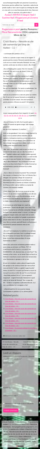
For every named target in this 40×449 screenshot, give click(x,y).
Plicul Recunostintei (12, 32)
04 (10, 116)
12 (19, 118)
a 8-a (17, 429)
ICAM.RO (28, 441)
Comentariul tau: (9, 363)
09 (22, 116)
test (24, 336)
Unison (22, 444)
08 (20, 116)
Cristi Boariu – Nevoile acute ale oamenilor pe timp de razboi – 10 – (10, 344)
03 (7, 116)
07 (17, 116)
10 (25, 116)
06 (15, 116)
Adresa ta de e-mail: (10, 396)
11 (27, 116)
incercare (15, 336)
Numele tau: (7, 388)
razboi (20, 336)
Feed (20, 20)
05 (12, 116)
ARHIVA (17, 14)
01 (35, 113)
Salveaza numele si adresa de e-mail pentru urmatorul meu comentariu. (19, 405)
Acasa (8, 14)
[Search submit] (36, 25)
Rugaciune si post (11, 29)
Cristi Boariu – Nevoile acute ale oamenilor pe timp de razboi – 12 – (30, 344)
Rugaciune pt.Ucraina (27, 17)
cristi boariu (8, 336)
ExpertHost (8, 441)
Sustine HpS (8, 17)
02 (5, 116)
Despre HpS (28, 14)
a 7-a (26, 424)
